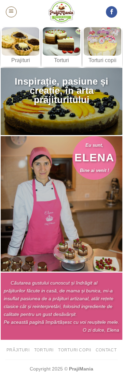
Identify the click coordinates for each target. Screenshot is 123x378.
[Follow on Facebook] (111, 12)
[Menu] (11, 11)
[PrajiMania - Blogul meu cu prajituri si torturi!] (61, 12)
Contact (106, 350)
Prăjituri (18, 350)
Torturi (44, 350)
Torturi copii (74, 350)
